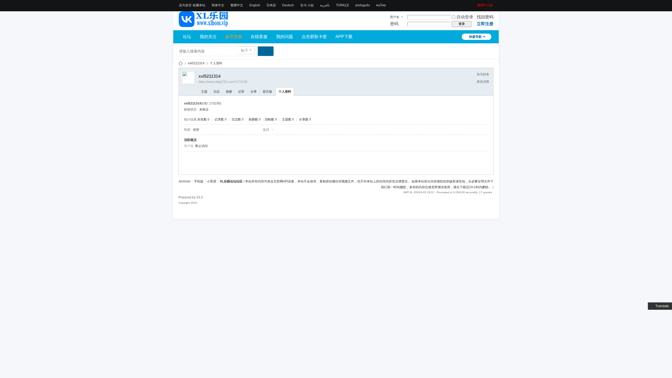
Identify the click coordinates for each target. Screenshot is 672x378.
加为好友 (483, 74)
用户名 (394, 17)
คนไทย (381, 5)
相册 (229, 91)
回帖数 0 (271, 119)
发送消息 (483, 81)
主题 (204, 91)
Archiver (185, 181)
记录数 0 (220, 119)
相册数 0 (255, 119)
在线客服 (259, 36)
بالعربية (325, 5)
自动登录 (464, 17)
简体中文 (218, 5)
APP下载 (344, 36)
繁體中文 (236, 5)
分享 (253, 91)
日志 (216, 91)
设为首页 (185, 5)
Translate (662, 306)
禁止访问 (201, 146)
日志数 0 (238, 119)
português (362, 5)
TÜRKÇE (342, 5)
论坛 (187, 36)
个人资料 (285, 91)
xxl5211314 (196, 63)
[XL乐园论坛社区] (203, 25)
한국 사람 (307, 5)
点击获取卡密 (314, 36)
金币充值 (233, 36)
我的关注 (208, 36)
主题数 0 (288, 119)
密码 (394, 24)
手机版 (198, 181)
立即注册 (485, 24)
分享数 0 (305, 119)
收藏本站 (199, 5)
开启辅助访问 (475, 3)
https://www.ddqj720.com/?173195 (223, 82)
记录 (241, 91)
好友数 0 (203, 119)
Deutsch (288, 5)
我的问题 (284, 36)
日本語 (271, 5)
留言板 (267, 91)
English (254, 5)
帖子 (244, 50)
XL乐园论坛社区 (180, 63)
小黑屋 (211, 181)
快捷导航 (475, 37)
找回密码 (485, 17)
